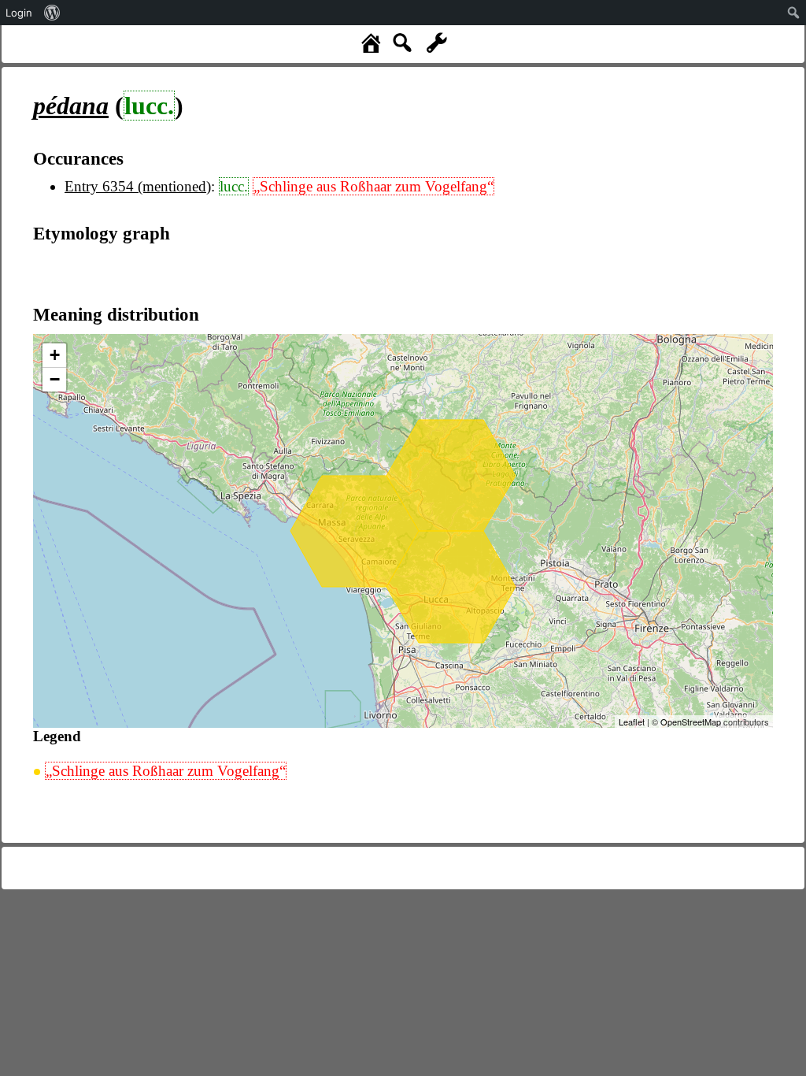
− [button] (55, 379)
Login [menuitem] (19, 12)
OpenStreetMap (690, 721)
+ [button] (55, 355)
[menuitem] (52, 12)
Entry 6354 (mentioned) (138, 186)
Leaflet (632, 721)
